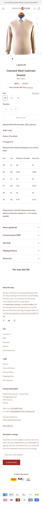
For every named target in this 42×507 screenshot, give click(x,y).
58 (18, 98)
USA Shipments (8, 350)
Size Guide (7, 243)
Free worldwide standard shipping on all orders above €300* (21, 2)
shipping (30, 87)
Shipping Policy (8, 376)
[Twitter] (9, 320)
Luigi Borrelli (21, 65)
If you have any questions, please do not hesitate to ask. (20, 313)
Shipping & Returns (10, 251)
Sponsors (6, 342)
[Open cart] (39, 8)
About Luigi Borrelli (10, 227)
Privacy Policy (8, 372)
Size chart (35, 93)
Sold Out (21, 118)
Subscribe (11, 462)
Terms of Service (9, 368)
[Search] (35, 9)
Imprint (5, 364)
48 (5, 98)
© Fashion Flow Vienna (21, 474)
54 (12, 98)
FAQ (4, 338)
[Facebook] (4, 320)
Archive (5, 346)
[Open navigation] (3, 9)
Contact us (6, 334)
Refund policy (8, 380)
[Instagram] (14, 320)
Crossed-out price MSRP (12, 235)
